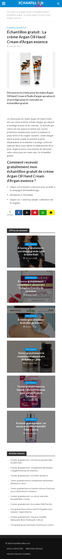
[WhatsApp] (43, 212)
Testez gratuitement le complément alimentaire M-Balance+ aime (31, 356)
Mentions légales (34, 548)
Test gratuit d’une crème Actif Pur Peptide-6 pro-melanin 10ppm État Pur (32, 510)
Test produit (31, 244)
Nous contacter (15, 548)
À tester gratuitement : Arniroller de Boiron (31, 321)
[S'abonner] (51, 212)
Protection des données (19, 554)
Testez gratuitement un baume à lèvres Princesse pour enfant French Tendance (31, 391)
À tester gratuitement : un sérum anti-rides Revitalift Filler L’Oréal (31, 426)
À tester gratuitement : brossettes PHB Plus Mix (31, 504)
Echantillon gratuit (41, 12)
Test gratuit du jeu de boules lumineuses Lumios (32, 525)
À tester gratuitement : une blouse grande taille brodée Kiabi (31, 251)
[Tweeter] (27, 212)
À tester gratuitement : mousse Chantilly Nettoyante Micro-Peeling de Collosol (28, 518)
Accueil (29, 12)
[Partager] (19, 212)
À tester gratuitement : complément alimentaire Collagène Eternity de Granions (31, 286)
